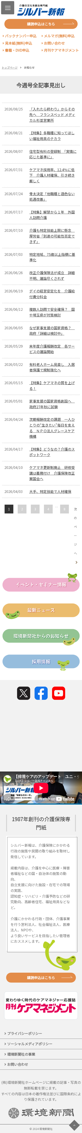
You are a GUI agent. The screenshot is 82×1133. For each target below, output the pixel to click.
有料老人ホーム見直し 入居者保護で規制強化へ (52, 367)
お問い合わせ (54, 43)
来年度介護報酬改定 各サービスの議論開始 (52, 348)
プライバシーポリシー (24, 1033)
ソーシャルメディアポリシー (29, 1043)
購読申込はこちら (41, 23)
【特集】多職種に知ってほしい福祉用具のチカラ (52, 135)
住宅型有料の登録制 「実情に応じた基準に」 (53, 154)
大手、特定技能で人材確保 (50, 491)
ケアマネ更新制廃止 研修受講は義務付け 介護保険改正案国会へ (52, 473)
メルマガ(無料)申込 (59, 35)
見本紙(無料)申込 (18, 43)
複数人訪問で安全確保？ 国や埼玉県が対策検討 (52, 312)
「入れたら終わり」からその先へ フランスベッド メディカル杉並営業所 (52, 114)
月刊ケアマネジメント (61, 50)
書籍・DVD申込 (17, 50)
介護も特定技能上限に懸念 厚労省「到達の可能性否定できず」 (52, 236)
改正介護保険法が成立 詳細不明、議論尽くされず (52, 275)
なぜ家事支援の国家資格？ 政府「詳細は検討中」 (52, 330)
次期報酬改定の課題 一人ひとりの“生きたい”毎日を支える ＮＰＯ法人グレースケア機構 (52, 428)
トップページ (9, 67)
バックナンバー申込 (21, 35)
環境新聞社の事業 (21, 1054)
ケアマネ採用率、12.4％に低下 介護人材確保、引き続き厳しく (52, 175)
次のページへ (75, 531)
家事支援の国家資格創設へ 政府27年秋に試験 (52, 403)
